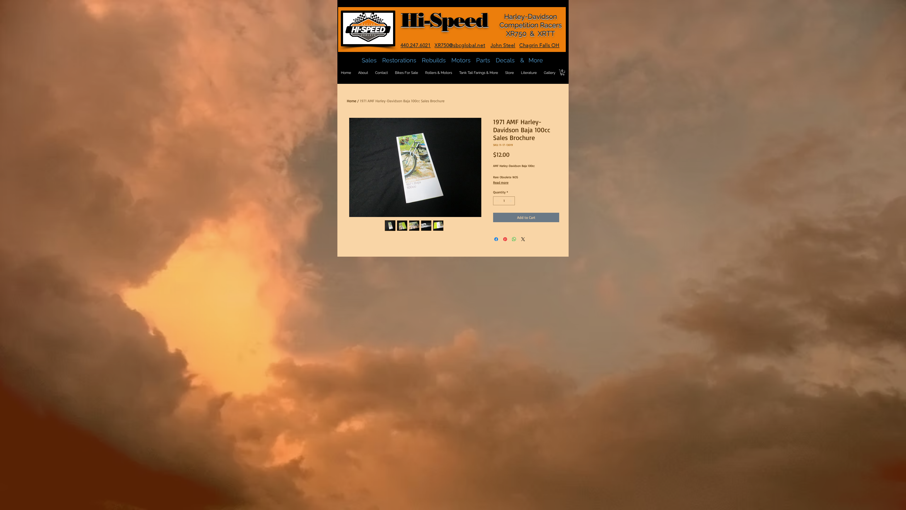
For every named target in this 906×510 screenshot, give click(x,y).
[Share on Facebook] (496, 239)
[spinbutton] (504, 201)
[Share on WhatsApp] (514, 239)
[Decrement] (497, 201)
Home (351, 100)
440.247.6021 (416, 45)
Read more (500, 182)
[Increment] (511, 201)
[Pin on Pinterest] (505, 239)
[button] (562, 72)
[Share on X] (523, 239)
